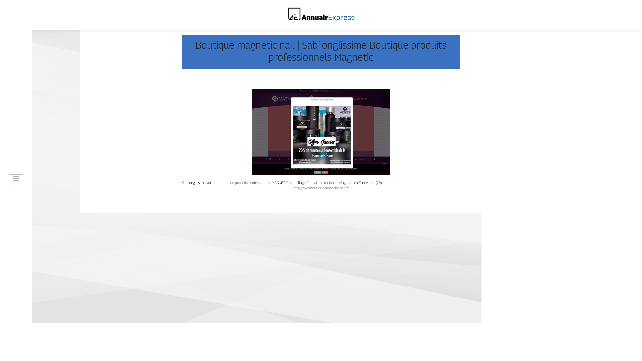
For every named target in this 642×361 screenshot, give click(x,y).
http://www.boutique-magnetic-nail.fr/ (321, 188)
